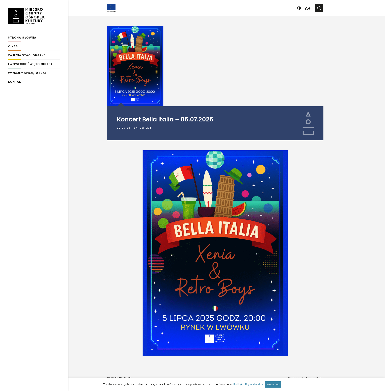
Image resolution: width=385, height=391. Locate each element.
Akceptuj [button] (273, 384)
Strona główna (22, 38)
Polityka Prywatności (248, 384)
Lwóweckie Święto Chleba (30, 64)
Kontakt (15, 82)
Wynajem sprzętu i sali (28, 73)
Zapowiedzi (143, 127)
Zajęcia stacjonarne (26, 55)
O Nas (13, 46)
